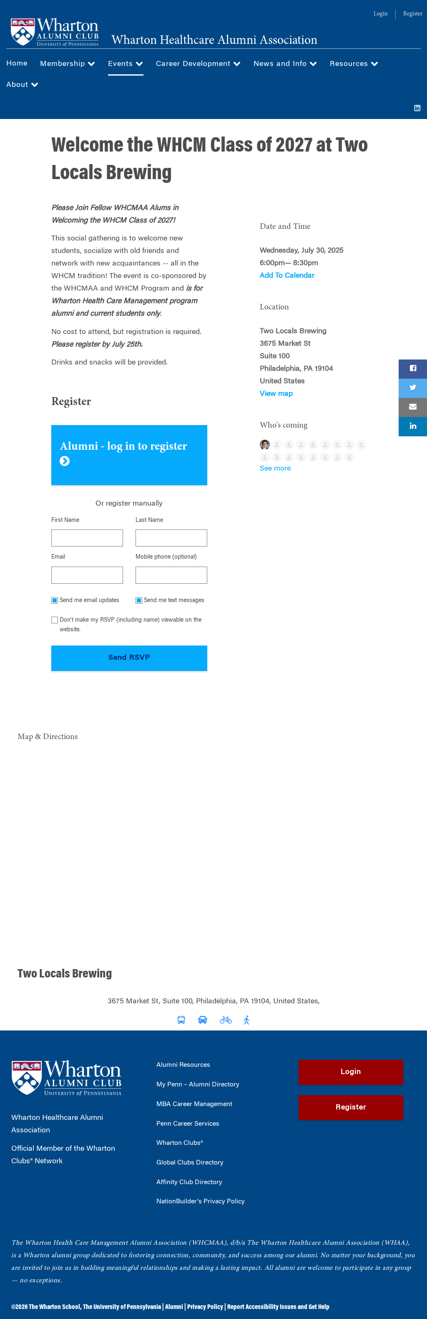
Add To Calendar (287, 276)
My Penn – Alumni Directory (197, 1084)
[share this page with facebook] (413, 369)
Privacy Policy (205, 1307)
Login (381, 14)
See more (275, 469)
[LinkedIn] (417, 109)
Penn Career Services (187, 1124)
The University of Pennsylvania (122, 1307)
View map (276, 394)
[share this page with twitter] (413, 388)
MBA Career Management (194, 1104)
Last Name (149, 521)
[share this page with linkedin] (413, 426)
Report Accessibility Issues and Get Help (278, 1307)
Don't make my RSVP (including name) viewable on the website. (130, 625)
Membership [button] (64, 64)
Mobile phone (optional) (166, 557)
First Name (65, 521)
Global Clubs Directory (190, 1163)
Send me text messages (174, 601)
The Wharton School (54, 1307)
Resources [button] (350, 64)
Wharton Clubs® (179, 1143)
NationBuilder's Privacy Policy (200, 1201)
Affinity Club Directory (189, 1182)
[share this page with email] (413, 407)
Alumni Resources (183, 1065)
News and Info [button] (281, 64)
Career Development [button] (194, 64)
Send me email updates (89, 601)
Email (58, 557)
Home (17, 64)
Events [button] (122, 64)
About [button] (18, 85)
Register (412, 14)
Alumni (174, 1307)
